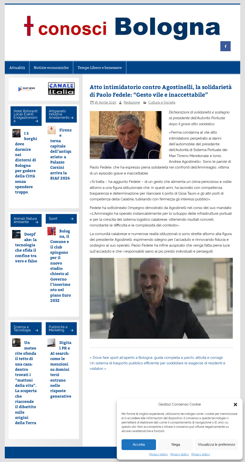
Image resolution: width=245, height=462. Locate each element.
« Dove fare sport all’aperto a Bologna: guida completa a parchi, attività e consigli (156, 357)
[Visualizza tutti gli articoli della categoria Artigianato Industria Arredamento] (72, 118)
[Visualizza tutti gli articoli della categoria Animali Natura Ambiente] (36, 222)
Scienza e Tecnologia (22, 328)
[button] (235, 404)
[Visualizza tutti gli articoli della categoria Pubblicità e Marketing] (72, 331)
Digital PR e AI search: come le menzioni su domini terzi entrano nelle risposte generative (60, 369)
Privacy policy (158, 454)
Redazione (132, 102)
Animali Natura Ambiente (25, 220)
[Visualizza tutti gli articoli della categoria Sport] (72, 219)
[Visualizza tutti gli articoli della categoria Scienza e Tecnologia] (36, 331)
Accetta (139, 444)
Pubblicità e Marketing (58, 328)
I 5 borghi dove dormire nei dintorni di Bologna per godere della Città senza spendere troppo (26, 163)
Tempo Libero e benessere (100, 67)
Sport (53, 218)
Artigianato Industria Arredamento (59, 114)
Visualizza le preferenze (216, 444)
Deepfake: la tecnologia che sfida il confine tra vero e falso (26, 247)
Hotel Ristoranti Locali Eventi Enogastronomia (26, 116)
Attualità (17, 67)
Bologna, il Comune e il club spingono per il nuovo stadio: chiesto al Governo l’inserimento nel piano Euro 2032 (60, 265)
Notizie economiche (51, 67)
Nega (176, 444)
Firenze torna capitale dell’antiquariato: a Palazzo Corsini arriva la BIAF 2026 (61, 153)
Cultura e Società (161, 102)
